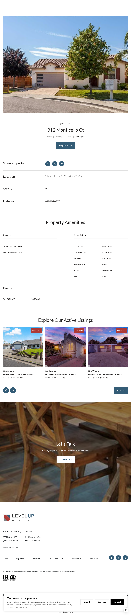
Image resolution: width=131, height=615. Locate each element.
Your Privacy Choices (65, 612)
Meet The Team (56, 559)
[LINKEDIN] (118, 557)
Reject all (87, 602)
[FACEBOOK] (111, 557)
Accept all (117, 602)
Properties (19, 559)
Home (5, 559)
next (13, 390)
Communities (37, 559)
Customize (102, 602)
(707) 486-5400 (10, 537)
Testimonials (76, 559)
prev (6, 390)
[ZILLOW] (125, 557)
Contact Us (66, 459)
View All (121, 390)
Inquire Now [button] (65, 145)
